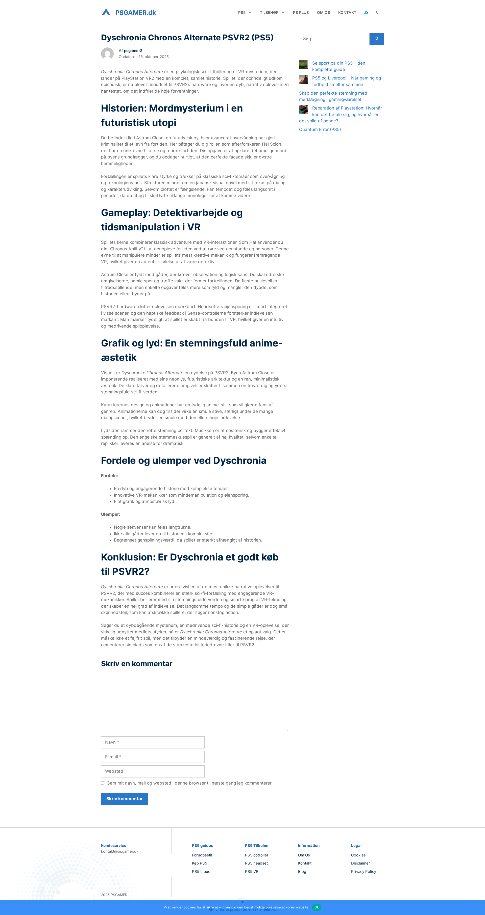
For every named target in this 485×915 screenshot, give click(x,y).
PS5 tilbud (201, 871)
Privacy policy (363, 871)
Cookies (358, 855)
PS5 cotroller (257, 855)
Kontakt (347, 12)
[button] (378, 12)
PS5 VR (251, 871)
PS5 (242, 12)
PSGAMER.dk (135, 12)
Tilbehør (269, 12)
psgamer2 (133, 50)
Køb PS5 (199, 863)
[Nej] (478, 907)
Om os (323, 12)
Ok (316, 907)
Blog (302, 871)
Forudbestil (202, 855)
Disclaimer (360, 863)
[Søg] (377, 39)
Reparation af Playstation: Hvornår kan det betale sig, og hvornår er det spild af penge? (340, 114)
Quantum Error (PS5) (320, 129)
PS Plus (301, 12)
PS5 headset (256, 863)
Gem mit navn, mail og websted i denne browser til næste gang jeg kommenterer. (190, 783)
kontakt (304, 863)
